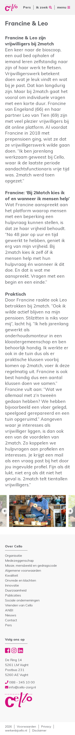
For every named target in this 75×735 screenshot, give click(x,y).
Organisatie (13, 555)
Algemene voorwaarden (23, 570)
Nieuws (10, 615)
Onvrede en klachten (20, 580)
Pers (27, 7)
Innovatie (12, 585)
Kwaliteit (11, 575)
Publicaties (13, 595)
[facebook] (7, 650)
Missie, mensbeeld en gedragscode (31, 565)
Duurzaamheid (15, 590)
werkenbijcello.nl (16, 730)
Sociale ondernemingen (22, 600)
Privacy (46, 726)
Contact (11, 620)
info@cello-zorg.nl (22, 687)
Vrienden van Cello (19, 605)
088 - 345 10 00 (21, 682)
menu (61, 7)
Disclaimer (39, 730)
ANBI (9, 610)
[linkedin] (20, 650)
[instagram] (14, 650)
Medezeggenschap (19, 560)
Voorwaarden (26, 726)
